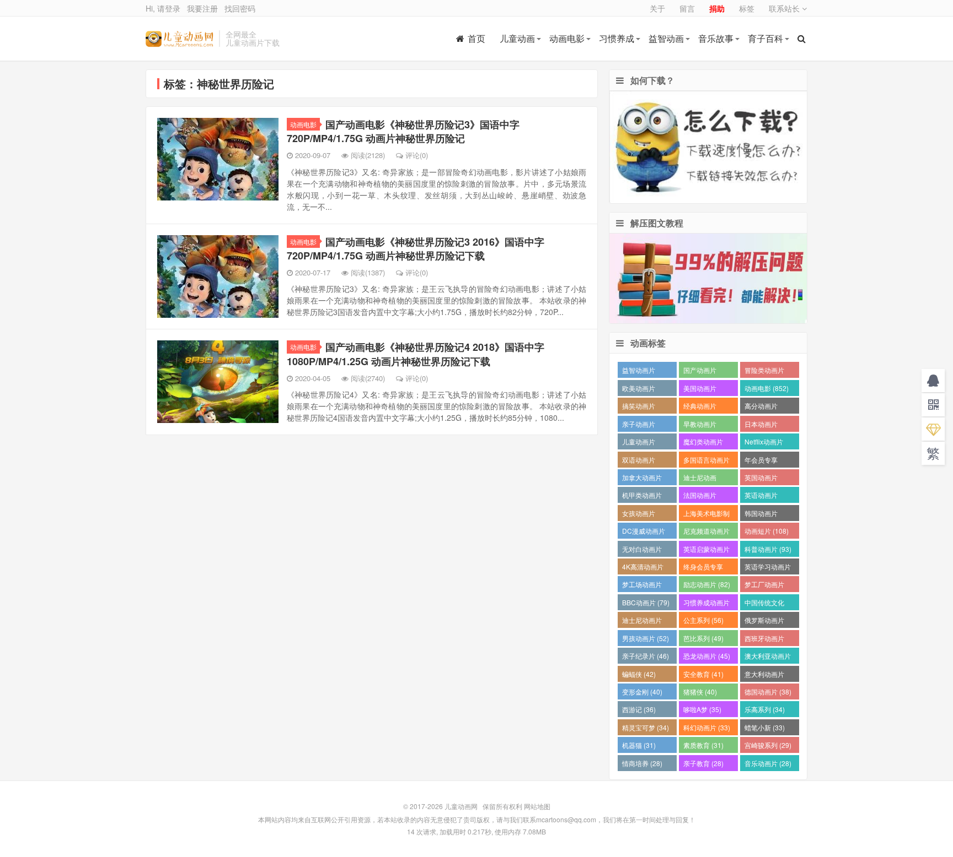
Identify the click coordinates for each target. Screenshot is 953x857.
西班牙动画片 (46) (764, 639)
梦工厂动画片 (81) (764, 585)
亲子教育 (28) (703, 763)
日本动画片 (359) (761, 425)
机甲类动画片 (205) (642, 496)
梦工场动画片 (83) (642, 585)
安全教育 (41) (703, 674)
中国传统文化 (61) (764, 604)
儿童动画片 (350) (638, 443)
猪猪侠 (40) (700, 691)
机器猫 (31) (639, 745)
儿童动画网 (179, 38)
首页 (476, 38)
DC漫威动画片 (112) (643, 532)
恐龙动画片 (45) (706, 655)
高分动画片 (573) (761, 407)
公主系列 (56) (703, 620)
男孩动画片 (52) (645, 638)
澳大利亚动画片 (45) (768, 657)
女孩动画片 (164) (638, 514)
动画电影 (567, 38)
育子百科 (765, 38)
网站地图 (537, 806)
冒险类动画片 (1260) (764, 371)
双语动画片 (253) (638, 461)
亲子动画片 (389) (638, 425)
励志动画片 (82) (706, 584)
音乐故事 (716, 38)
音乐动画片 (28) (768, 763)
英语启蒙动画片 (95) (706, 550)
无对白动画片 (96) (642, 550)
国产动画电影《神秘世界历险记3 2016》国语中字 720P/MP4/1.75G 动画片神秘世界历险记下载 (415, 249)
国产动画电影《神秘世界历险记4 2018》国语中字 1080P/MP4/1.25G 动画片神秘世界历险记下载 (415, 354)
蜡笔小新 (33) (765, 727)
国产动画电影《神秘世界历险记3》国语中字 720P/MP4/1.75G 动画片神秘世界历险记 (403, 131)
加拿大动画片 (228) (642, 479)
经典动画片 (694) (699, 407)
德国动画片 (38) (768, 691)
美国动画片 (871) (699, 389)
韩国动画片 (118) (761, 514)
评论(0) (416, 155)
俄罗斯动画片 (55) (764, 621)
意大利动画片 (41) (764, 675)
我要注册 (202, 8)
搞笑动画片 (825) (638, 407)
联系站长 (785, 8)
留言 (687, 8)
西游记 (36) (639, 709)
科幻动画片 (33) (706, 727)
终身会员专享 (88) (703, 568)
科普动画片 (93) (768, 549)
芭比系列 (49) (703, 638)
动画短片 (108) (767, 530)
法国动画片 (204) (699, 496)
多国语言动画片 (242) (706, 461)
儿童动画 (517, 38)
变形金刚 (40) (642, 691)
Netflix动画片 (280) (764, 443)
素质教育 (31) (703, 745)
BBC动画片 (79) (646, 602)
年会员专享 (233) (761, 461)
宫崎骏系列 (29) (768, 745)
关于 (657, 8)
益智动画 (666, 38)
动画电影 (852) (767, 388)
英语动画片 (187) (761, 496)
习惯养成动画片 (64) (706, 604)
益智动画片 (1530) (638, 371)
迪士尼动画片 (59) (642, 621)
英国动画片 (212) (761, 479)
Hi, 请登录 (163, 8)
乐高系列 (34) (765, 709)
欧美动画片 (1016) (638, 389)
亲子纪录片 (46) (645, 655)
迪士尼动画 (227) (699, 479)
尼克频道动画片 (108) (706, 532)
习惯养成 (616, 38)
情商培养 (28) (642, 763)
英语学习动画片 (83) (768, 568)
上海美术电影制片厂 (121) (706, 514)
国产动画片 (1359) (699, 371)
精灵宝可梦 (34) (645, 727)
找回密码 (239, 8)
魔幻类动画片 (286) (703, 443)
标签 (746, 8)
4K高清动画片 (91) (642, 568)
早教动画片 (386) (699, 425)
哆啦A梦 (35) (702, 709)
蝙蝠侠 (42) (639, 674)
